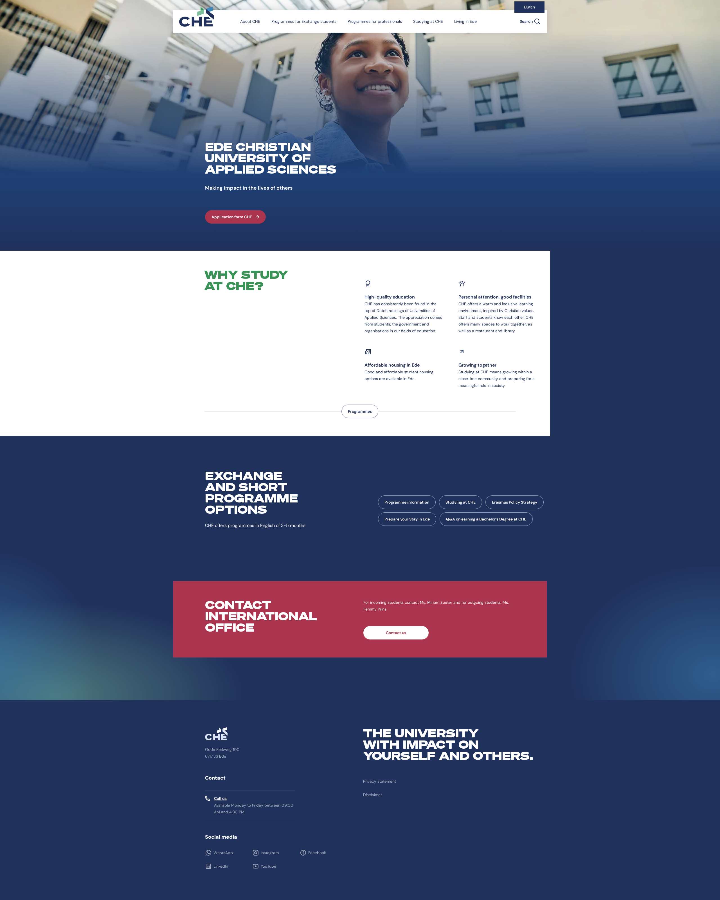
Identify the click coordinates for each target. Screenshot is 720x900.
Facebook (317, 852)
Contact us (396, 632)
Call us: (220, 798)
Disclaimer (372, 794)
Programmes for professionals (375, 21)
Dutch (529, 7)
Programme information (406, 502)
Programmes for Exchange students (303, 21)
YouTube (268, 866)
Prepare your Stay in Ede (407, 519)
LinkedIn (220, 866)
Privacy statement (379, 781)
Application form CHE (232, 216)
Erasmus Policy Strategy (514, 502)
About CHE (250, 21)
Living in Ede (465, 21)
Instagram (270, 852)
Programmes (360, 411)
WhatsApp (223, 852)
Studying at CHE (428, 21)
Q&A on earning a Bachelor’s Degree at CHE (486, 519)
